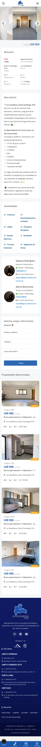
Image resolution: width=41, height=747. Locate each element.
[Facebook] (20, 634)
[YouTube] (26, 634)
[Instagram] (14, 634)
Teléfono (7, 342)
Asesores (34, 713)
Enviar (21, 363)
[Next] (37, 23)
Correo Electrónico (11, 351)
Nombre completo (11, 332)
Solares (24, 713)
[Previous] (3, 23)
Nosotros (6, 713)
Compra (16, 713)
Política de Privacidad (11, 717)
